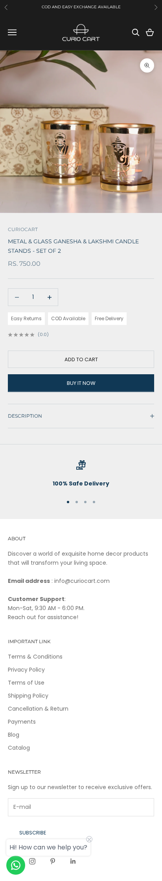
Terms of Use (26, 683)
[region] (81, 474)
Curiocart (23, 229)
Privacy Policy (26, 670)
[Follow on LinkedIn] (73, 861)
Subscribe (32, 832)
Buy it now (81, 383)
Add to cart (81, 359)
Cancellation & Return (38, 709)
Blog (13, 735)
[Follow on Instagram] (32, 861)
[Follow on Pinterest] (53, 861)
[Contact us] (15, 865)
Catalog (19, 748)
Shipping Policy (28, 696)
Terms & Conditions (35, 657)
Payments (22, 722)
